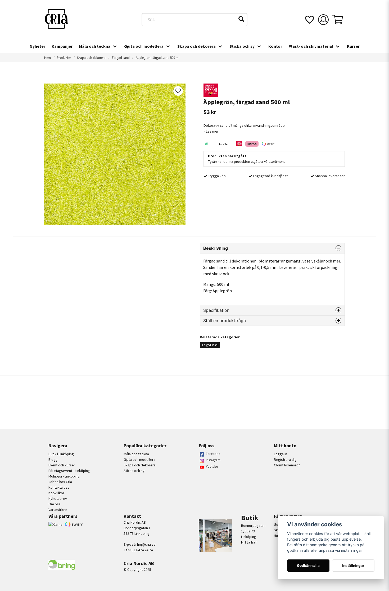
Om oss (54, 504)
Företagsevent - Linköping (69, 470)
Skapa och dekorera (196, 46)
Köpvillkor (56, 493)
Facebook (213, 454)
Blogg (53, 459)
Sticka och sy (242, 46)
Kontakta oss (58, 487)
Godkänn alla (308, 565)
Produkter (64, 57)
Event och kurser (61, 465)
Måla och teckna (94, 46)
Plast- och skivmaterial (310, 46)
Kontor (275, 46)
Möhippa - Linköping (64, 476)
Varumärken (57, 509)
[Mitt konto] (323, 19)
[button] (241, 19)
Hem (47, 57)
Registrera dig (285, 459)
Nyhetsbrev (57, 498)
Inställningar (353, 565)
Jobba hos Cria (60, 481)
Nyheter (37, 46)
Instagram (213, 460)
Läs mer (212, 131)
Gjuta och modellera (144, 46)
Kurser (353, 46)
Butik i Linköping (61, 454)
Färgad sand (121, 57)
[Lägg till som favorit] (309, 19)
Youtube (212, 466)
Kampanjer (62, 46)
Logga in (280, 454)
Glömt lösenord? (287, 465)
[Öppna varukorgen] (338, 19)
